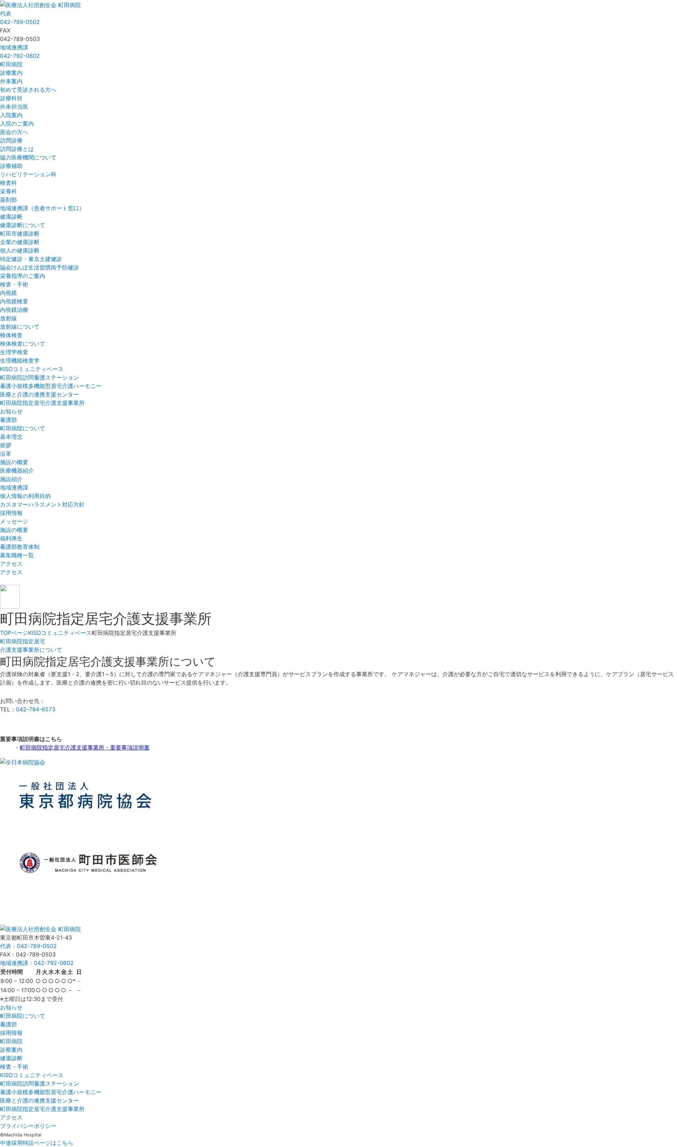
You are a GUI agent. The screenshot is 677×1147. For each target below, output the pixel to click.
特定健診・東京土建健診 (31, 258)
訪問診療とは (17, 148)
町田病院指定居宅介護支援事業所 (42, 402)
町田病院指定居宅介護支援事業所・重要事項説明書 (85, 747)
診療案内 (11, 72)
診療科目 (11, 98)
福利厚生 (11, 538)
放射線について (19, 326)
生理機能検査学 (19, 360)
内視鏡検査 (14, 301)
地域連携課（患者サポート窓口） (42, 208)
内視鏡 (8, 292)
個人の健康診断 (19, 250)
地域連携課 (14, 487)
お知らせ (11, 411)
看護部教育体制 (19, 546)
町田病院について (22, 428)
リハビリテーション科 (28, 174)
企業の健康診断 (19, 241)
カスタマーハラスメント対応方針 (42, 504)
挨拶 (5, 445)
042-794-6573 (35, 709)
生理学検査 (14, 352)
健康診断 (11, 216)
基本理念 (11, 436)
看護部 (8, 419)
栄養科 (8, 191)
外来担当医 (14, 106)
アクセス (11, 563)
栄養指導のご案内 (22, 275)
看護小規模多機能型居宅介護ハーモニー (51, 385)
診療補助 (11, 165)
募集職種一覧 (17, 555)
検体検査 (11, 335)
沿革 (5, 453)
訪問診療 (11, 140)
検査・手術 (14, 284)
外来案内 (11, 81)
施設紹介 (11, 479)
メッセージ (14, 521)
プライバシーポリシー (28, 1125)
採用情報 (11, 512)
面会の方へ (14, 131)
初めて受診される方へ (28, 89)
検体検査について (22, 343)
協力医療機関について (28, 157)
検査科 (8, 182)
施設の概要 (14, 462)
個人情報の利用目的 (25, 495)
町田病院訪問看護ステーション (39, 377)
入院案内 (11, 115)
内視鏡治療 (14, 309)
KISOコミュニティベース (31, 368)
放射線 (8, 318)
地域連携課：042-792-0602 (37, 962)
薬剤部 (8, 199)
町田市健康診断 (19, 233)
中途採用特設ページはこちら (36, 1142)
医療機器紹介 (17, 470)
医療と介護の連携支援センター (39, 394)
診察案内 (11, 1049)
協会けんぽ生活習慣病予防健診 (39, 267)
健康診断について (22, 225)
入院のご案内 (17, 123)
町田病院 (11, 64)
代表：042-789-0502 (28, 945)
